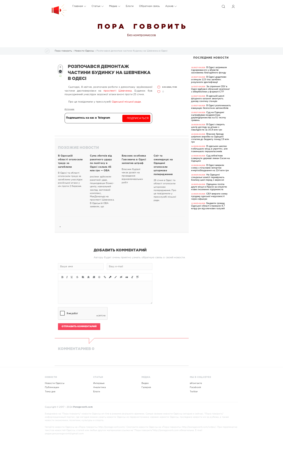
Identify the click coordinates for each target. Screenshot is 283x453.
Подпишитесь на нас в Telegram (88, 118)
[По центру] (88, 277)
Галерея (146, 387)
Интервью (98, 383)
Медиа (113, 6)
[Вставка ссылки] (105, 277)
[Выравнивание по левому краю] (83, 277)
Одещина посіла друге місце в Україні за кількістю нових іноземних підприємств (209, 187)
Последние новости (211, 58)
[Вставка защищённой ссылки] (110, 277)
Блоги (129, 6)
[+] (60, 67)
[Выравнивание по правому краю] (94, 277)
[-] (60, 71)
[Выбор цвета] (115, 277)
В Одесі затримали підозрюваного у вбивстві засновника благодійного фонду (209, 70)
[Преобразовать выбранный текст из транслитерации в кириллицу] (132, 277)
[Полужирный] (62, 277)
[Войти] (233, 6)
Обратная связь (149, 6)
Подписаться (138, 118)
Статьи (96, 6)
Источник (69, 109)
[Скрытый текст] (121, 277)
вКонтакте (196, 383)
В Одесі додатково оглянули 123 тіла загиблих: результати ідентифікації (208, 79)
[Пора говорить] (56, 6)
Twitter (194, 392)
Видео (145, 383)
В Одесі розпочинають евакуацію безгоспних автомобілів (211, 106)
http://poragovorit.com (166, 430)
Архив (169, 6)
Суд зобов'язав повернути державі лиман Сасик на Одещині (210, 158)
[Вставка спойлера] (137, 277)
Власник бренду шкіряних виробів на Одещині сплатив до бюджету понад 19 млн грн (210, 138)
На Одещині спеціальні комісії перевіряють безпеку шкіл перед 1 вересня (207, 177)
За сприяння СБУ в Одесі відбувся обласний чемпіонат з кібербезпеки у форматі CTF (210, 89)
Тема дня (50, 392)
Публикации (52, 387)
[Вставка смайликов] (99, 277)
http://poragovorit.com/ (111, 427)
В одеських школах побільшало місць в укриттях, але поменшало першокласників (209, 149)
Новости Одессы (54, 383)
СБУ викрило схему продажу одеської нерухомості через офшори (209, 196)
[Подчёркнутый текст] (72, 277)
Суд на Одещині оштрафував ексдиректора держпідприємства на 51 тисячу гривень (208, 116)
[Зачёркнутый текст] (77, 277)
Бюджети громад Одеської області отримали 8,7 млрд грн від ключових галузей (208, 206)
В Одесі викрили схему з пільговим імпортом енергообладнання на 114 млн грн (210, 168)
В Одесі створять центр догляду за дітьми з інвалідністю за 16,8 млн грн (208, 127)
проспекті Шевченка (118, 91)
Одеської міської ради (126, 102)
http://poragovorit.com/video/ (199, 427)
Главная (77, 6)
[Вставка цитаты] (127, 277)
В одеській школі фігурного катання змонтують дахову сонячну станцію (207, 98)
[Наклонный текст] (67, 277)
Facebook (195, 387)
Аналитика (99, 387)
